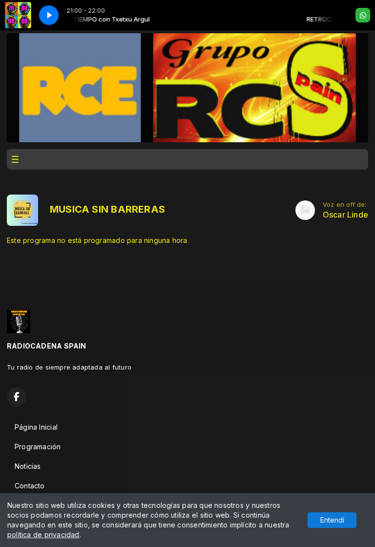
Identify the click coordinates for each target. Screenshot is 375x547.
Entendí (332, 520)
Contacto (30, 485)
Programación (38, 446)
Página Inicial (36, 427)
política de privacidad (43, 534)
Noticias (28, 466)
